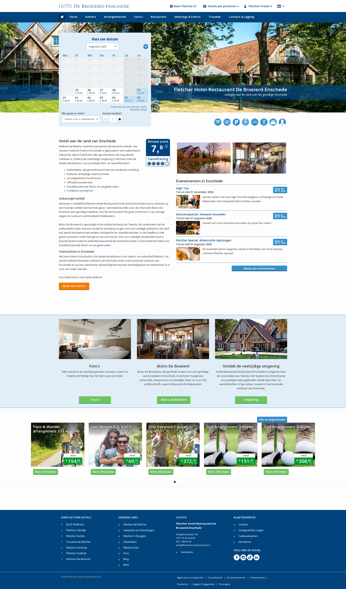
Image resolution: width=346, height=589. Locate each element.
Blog (126, 559)
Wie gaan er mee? (73, 113)
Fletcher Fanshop (76, 547)
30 (140, 91)
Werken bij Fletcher (135, 524)
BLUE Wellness (75, 524)
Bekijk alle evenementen (259, 268)
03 (103, 99)
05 (128, 99)
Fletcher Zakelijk (76, 530)
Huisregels (224, 584)
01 (78, 99)
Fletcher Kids (131, 547)
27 (103, 91)
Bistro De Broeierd (173, 399)
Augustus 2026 (97, 46)
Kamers (90, 17)
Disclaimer (182, 584)
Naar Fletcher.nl (185, 6)
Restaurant (159, 17)
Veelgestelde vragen (251, 530)
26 (91, 91)
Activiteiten (130, 542)
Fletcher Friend (259, 6)
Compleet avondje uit (80, 190)
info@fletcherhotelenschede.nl (193, 545)
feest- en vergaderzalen (96, 245)
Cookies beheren (236, 577)
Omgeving (251, 399)
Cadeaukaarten (248, 536)
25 (78, 91)
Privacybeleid (257, 577)
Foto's (138, 17)
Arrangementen (115, 17)
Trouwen (214, 17)
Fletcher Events (75, 536)
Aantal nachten (112, 113)
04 (115, 99)
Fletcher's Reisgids (134, 536)
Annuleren (244, 542)
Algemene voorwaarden (190, 577)
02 (91, 99)
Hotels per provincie (221, 6)
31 (66, 99)
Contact (243, 524)
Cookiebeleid (215, 577)
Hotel (73, 17)
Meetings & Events (187, 17)
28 (115, 91)
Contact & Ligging (241, 17)
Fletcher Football (76, 553)
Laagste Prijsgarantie (204, 584)
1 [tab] (175, 482)
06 (140, 99)
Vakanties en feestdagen (138, 530)
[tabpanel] (57, 449)
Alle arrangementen (272, 419)
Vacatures (187, 552)
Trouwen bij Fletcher (78, 542)
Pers (126, 553)
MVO (126, 565)
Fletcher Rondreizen (78, 559)
